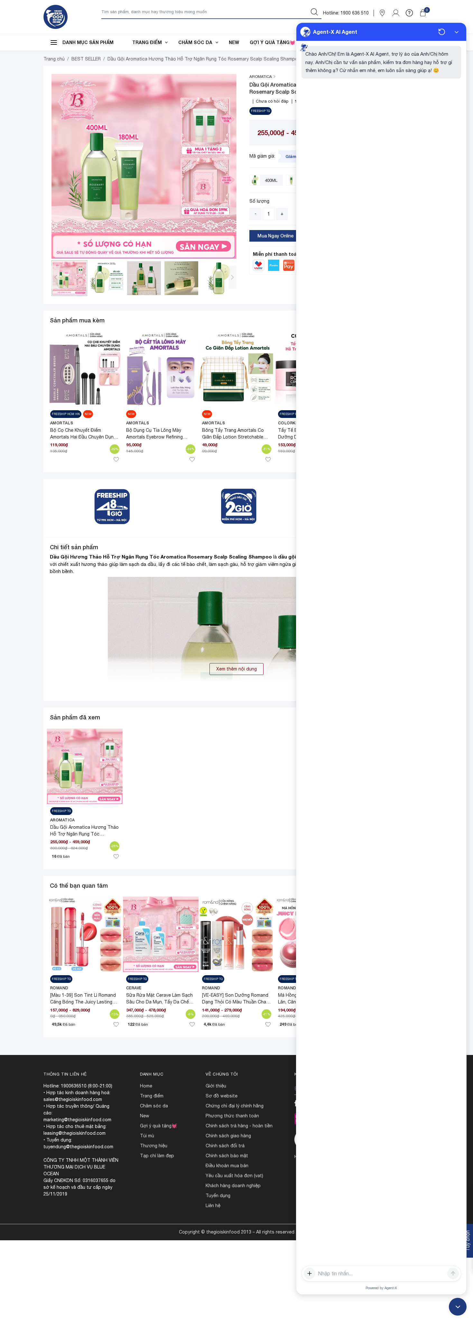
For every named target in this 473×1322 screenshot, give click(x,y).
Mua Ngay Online (275, 235)
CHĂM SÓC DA (195, 42)
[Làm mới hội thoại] (441, 31)
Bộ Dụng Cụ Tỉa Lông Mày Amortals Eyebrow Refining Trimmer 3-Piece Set (154, 437)
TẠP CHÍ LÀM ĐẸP (157, 1155)
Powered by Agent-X (381, 1288)
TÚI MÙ (147, 1135)
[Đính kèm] (309, 1273)
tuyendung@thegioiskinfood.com (78, 1146)
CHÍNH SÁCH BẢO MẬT (227, 1155)
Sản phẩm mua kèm (77, 320)
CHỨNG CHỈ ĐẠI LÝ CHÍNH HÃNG (235, 1105)
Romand (59, 987)
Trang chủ (54, 58)
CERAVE (134, 987)
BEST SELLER (86, 58)
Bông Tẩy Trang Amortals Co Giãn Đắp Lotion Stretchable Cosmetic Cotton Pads (233, 437)
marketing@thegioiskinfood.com (77, 1119)
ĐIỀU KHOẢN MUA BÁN (227, 1165)
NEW (234, 42)
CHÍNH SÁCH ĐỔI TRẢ (225, 1145)
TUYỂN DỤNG (218, 1195)
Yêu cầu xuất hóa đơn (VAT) (234, 1175)
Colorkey (289, 423)
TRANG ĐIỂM (147, 42)
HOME (146, 1085)
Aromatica (62, 820)
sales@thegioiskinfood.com (72, 1099)
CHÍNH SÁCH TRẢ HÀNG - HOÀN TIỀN (239, 1125)
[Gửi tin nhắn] (453, 1273)
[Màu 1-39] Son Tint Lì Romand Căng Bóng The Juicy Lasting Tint (83, 1002)
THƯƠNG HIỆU (153, 1145)
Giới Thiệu (216, 1085)
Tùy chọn (467, 1240)
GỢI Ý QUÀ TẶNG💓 (272, 42)
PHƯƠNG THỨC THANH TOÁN (232, 1115)
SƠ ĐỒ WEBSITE (221, 1095)
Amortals (61, 423)
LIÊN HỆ (213, 1205)
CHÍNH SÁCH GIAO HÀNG (228, 1135)
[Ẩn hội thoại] (456, 32)
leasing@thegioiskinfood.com (74, 1133)
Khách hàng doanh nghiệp (233, 1185)
